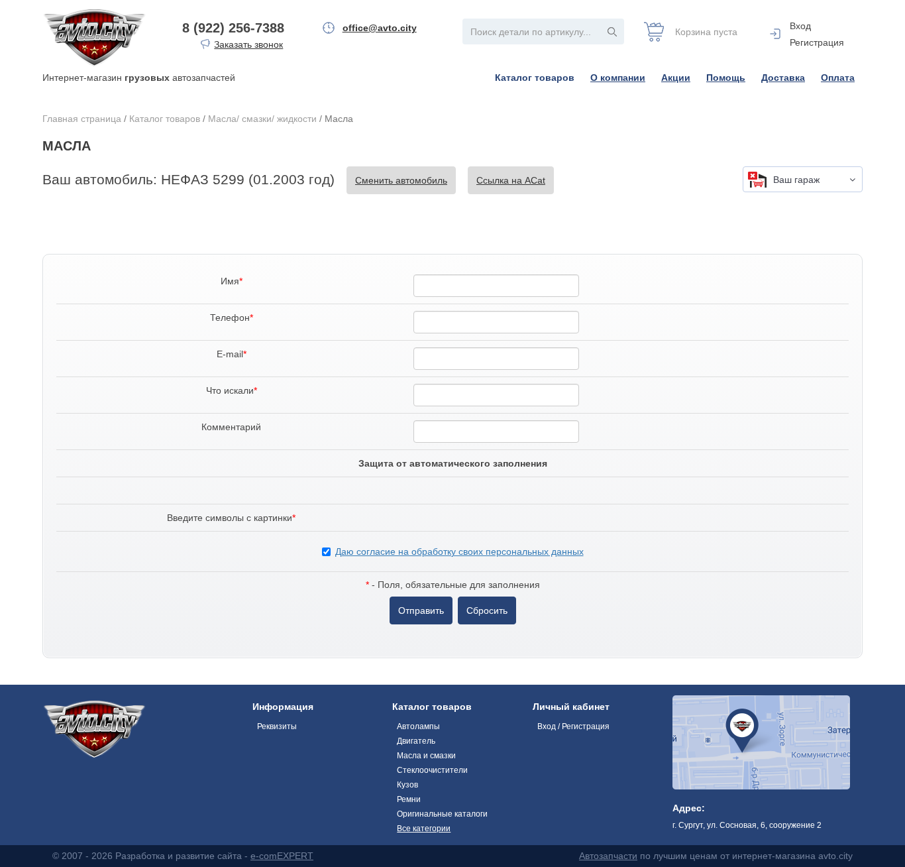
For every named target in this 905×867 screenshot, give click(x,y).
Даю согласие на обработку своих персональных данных (459, 551)
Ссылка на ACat (510, 180)
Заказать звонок (248, 44)
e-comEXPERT (281, 855)
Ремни (409, 799)
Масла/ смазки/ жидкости (262, 118)
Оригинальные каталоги (442, 814)
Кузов (407, 784)
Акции (675, 77)
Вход (800, 26)
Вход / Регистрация (573, 726)
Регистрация (817, 42)
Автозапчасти (608, 855)
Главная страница (81, 118)
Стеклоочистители (432, 770)
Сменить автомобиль (401, 180)
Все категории (424, 828)
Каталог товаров (534, 77)
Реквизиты (277, 726)
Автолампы (418, 726)
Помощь (725, 77)
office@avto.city (380, 28)
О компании (617, 77)
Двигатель (416, 741)
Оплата (838, 77)
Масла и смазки (426, 755)
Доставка (783, 77)
